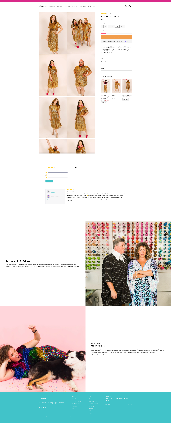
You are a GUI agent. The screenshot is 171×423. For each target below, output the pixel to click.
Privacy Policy (74, 411)
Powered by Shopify (42, 418)
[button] (106, 14)
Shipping (91, 406)
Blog (72, 408)
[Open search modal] (126, 6)
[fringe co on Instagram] (44, 408)
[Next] (96, 1)
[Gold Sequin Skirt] (127, 86)
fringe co (47, 416)
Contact (91, 399)
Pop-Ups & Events (75, 403)
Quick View (103, 102)
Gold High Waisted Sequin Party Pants (105, 97)
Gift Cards (91, 411)
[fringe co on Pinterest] (41, 408)
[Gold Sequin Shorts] (116, 86)
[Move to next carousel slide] (131, 216)
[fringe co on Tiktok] (46, 408)
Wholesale (74, 406)
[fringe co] (43, 6)
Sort (114, 185)
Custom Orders (93, 401)
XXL (117, 26)
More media (67, 156)
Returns (91, 408)
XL (113, 26)
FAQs (90, 413)
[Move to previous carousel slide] (128, 216)
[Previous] (74, 1)
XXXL (122, 26)
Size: (103, 23)
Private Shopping (93, 403)
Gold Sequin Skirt (127, 95)
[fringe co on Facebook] (39, 408)
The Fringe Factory (76, 401)
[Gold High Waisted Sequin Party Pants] (105, 86)
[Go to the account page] (128, 6)
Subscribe (129, 404)
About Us (73, 399)
